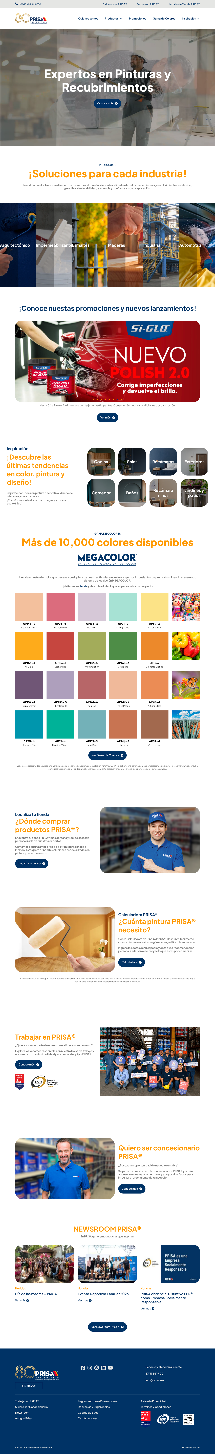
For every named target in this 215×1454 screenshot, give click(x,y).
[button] (113, 18)
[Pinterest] (96, 1367)
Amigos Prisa (23, 1418)
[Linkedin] (103, 1367)
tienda (83, 586)
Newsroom (22, 1412)
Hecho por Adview (191, 1447)
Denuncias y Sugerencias (94, 1407)
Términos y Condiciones (156, 1407)
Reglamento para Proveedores (97, 1401)
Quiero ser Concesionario (31, 1407)
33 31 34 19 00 (154, 1373)
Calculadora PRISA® (115, 4)
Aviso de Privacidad (153, 1401)
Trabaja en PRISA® (148, 4)
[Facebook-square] (82, 1367)
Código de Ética (88, 1412)
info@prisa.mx (154, 1380)
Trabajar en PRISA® (27, 1401)
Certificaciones (88, 1418)
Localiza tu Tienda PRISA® (184, 4)
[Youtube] (110, 1367)
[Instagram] (89, 1367)
